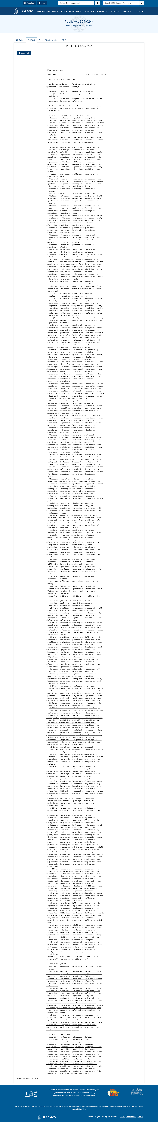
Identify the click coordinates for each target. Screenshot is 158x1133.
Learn (140, 1117)
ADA (122, 1117)
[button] (46, 11)
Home (68, 26)
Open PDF (24, 53)
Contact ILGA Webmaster (84, 1095)
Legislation (77, 26)
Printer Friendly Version (48, 40)
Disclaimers (131, 1117)
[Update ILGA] (97, 3)
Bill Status (19, 40)
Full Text (31, 40)
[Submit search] (141, 3)
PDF (64, 40)
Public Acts (88, 26)
